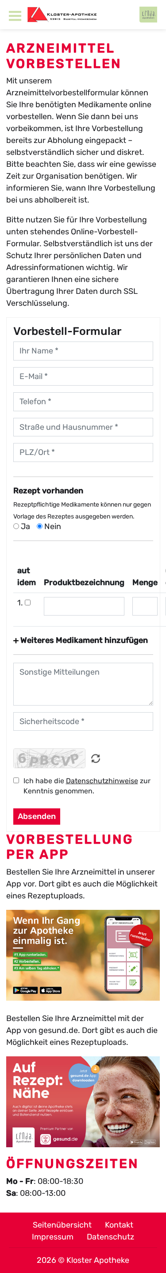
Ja (24, 526)
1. (21, 603)
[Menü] (15, 16)
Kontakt (119, 1225)
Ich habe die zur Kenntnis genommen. (87, 786)
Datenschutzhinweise (102, 781)
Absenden (37, 816)
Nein (51, 526)
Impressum (52, 1237)
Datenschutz (110, 1237)
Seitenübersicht (62, 1225)
